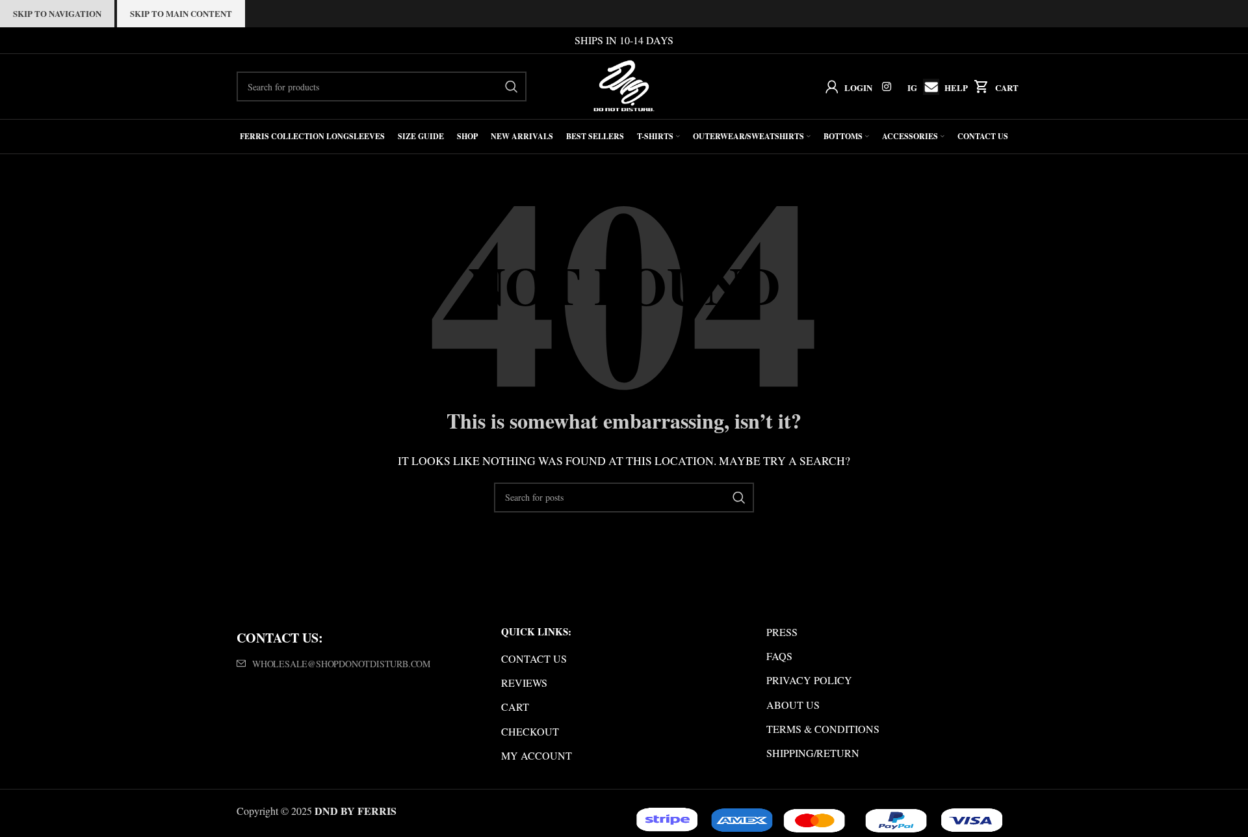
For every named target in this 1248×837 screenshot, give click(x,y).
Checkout (530, 731)
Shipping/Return (812, 753)
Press (782, 632)
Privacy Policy (809, 680)
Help (956, 87)
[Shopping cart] (978, 86)
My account (536, 755)
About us (793, 704)
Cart (1007, 87)
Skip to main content (181, 13)
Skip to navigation (57, 13)
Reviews (524, 682)
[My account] (829, 86)
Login (858, 87)
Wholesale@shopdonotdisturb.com (341, 664)
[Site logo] (624, 85)
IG (912, 87)
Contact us (534, 658)
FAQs (779, 656)
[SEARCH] (511, 86)
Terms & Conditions (822, 729)
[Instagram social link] (887, 86)
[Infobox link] (928, 86)
